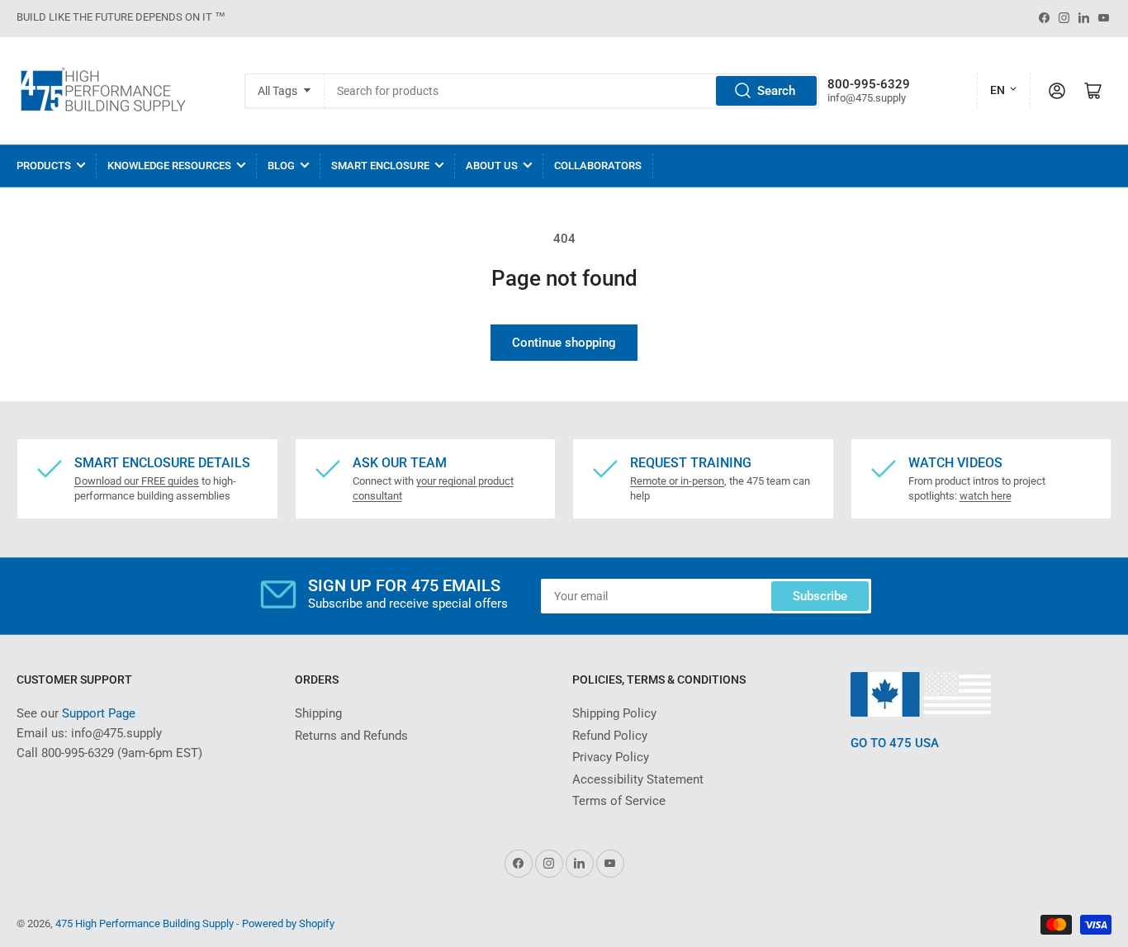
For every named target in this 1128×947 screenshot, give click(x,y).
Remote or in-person (677, 481)
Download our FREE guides (136, 481)
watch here (986, 496)
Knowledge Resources (169, 165)
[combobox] (572, 90)
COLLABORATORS (598, 165)
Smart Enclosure (380, 165)
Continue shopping (564, 342)
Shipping (318, 713)
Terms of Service (619, 800)
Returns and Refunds (351, 735)
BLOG (281, 165)
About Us (492, 165)
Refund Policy (609, 735)
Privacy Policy (610, 757)
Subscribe (820, 596)
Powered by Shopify (288, 923)
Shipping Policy (614, 713)
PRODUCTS (44, 165)
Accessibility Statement (638, 779)
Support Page (98, 713)
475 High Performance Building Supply (144, 923)
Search (776, 90)
